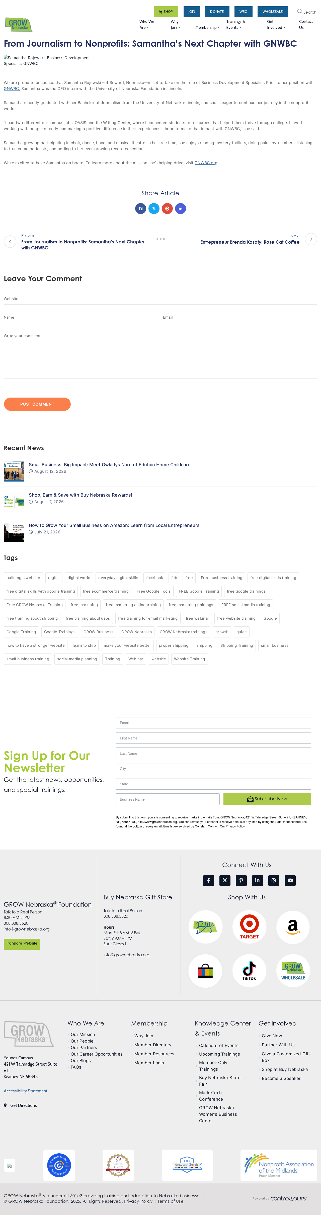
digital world (79, 577)
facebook (154, 577)
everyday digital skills (118, 577)
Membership (206, 27)
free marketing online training (133, 604)
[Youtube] (290, 880)
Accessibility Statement (25, 1090)
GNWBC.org (206, 162)
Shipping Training (236, 645)
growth (221, 631)
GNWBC (11, 88)
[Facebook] (140, 208)
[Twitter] (153, 208)
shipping (204, 645)
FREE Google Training (199, 591)
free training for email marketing (148, 618)
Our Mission (83, 1034)
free (189, 577)
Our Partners (84, 1047)
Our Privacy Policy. (232, 826)
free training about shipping (32, 618)
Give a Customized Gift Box (286, 1057)
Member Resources (154, 1053)
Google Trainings (60, 631)
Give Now (272, 1035)
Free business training (222, 577)
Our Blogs (81, 1060)
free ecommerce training (106, 591)
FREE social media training (245, 604)
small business (274, 645)
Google (270, 618)
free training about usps (88, 618)
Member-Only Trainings (213, 1066)
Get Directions (23, 1105)
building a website (23, 577)
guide (241, 631)
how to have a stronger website (36, 645)
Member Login (149, 1062)
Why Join (175, 24)
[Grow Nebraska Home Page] (29, 1034)
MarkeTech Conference (211, 1096)
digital (53, 577)
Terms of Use (170, 1201)
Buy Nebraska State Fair (219, 1081)
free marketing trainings (191, 604)
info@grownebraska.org (27, 928)
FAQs (76, 1067)
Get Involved (274, 24)
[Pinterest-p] (241, 880)
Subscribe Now (270, 798)
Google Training (21, 631)
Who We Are (146, 24)
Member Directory (152, 1044)
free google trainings (246, 591)
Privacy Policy (138, 1201)
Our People (82, 1041)
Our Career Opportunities (97, 1054)
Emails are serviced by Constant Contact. (191, 826)
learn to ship (84, 645)
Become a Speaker (281, 1078)
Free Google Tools (154, 591)
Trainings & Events (235, 24)
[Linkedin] (180, 208)
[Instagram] (273, 880)
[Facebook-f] (208, 880)
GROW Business (98, 631)
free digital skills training (273, 577)
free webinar (197, 618)
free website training (236, 618)
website (158, 659)
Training (112, 659)
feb (174, 577)
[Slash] (160, 239)
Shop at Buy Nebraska (285, 1069)
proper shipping (174, 645)
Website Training (189, 659)
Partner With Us (278, 1044)
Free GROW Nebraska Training (35, 604)
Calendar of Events (218, 1045)
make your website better (127, 645)
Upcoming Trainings (219, 1054)
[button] (166, 11)
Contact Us (306, 24)
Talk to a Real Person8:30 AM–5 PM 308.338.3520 (23, 917)
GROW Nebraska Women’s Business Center (218, 1114)
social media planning (77, 659)
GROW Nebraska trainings (183, 631)
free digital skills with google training (41, 591)
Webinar (135, 659)
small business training (28, 659)
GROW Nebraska (136, 631)
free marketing (84, 604)
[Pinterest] (167, 208)
